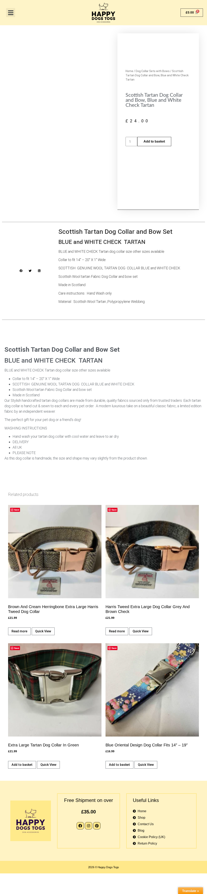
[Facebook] (80, 825)
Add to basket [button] (22, 765)
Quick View (43, 631)
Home (129, 71)
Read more (19, 631)
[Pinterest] (96, 825)
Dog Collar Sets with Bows (153, 71)
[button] (10, 12)
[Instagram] (88, 825)
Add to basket (154, 141)
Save (16, 509)
